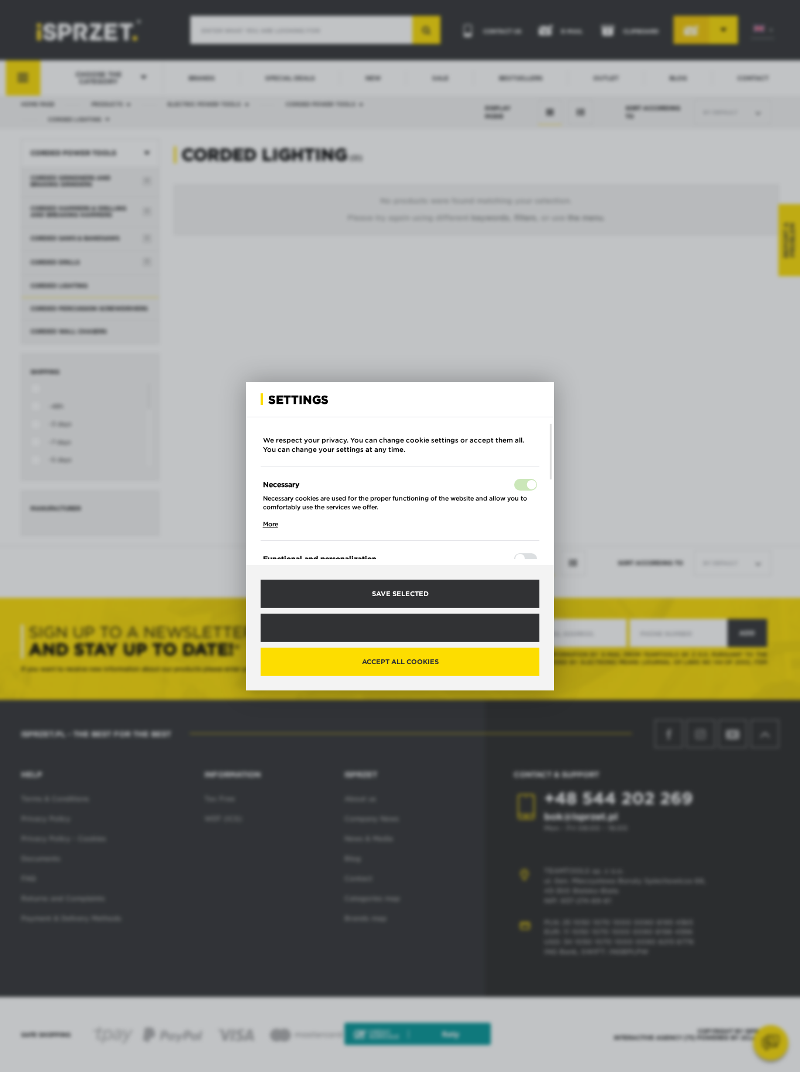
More (270, 524)
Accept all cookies (400, 661)
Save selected (400, 593)
